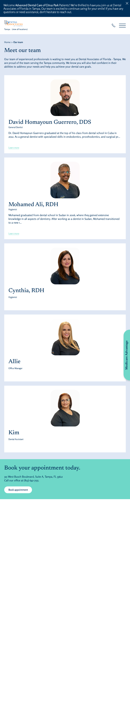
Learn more (13, 147)
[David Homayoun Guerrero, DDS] (65, 97)
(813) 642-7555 (31, 480)
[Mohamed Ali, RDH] (65, 180)
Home (7, 42)
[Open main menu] (122, 25)
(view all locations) (20, 29)
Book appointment (18, 489)
